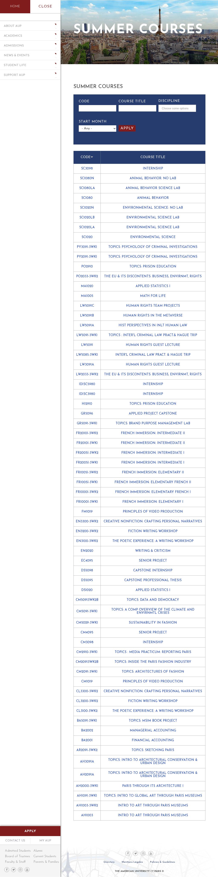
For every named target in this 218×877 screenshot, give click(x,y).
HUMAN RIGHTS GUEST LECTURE (153, 345)
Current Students (44, 856)
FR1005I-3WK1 (87, 482)
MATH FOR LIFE (153, 296)
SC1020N (87, 207)
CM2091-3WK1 (87, 671)
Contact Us (15, 840)
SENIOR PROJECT (153, 560)
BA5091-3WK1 (87, 720)
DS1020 (87, 590)
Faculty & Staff (15, 862)
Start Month (93, 121)
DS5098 (87, 570)
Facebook (6, 869)
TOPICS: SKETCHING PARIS (153, 750)
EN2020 (87, 551)
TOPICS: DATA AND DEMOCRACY (153, 600)
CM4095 (87, 632)
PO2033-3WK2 (87, 276)
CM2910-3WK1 (87, 652)
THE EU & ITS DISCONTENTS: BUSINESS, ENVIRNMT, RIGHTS (153, 276)
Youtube (27, 869)
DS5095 (87, 580)
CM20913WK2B (87, 662)
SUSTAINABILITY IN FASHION (153, 622)
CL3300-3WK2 (87, 691)
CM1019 (87, 681)
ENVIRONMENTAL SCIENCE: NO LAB (153, 207)
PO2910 (87, 266)
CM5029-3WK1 (87, 622)
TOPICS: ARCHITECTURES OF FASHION (153, 671)
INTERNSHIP (153, 168)
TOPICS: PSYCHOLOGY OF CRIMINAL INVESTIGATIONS (152, 247)
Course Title (132, 101)
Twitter (13, 869)
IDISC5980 (87, 384)
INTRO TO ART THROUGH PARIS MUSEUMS (153, 805)
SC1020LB (87, 217)
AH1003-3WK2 (87, 805)
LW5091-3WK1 (87, 335)
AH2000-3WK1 (87, 786)
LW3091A (87, 364)
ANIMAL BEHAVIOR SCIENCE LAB (153, 188)
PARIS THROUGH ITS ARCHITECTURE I (153, 786)
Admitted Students (18, 850)
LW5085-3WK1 (87, 355)
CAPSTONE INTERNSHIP (152, 570)
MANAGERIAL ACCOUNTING (153, 730)
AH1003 (87, 815)
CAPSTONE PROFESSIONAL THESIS (153, 580)
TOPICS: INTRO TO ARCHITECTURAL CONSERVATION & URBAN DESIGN (153, 762)
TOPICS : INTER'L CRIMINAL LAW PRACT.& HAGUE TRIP (153, 335)
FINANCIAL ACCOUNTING (153, 740)
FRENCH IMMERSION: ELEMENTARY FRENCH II (153, 482)
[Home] (15, 6)
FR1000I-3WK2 (87, 492)
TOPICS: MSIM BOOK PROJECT (153, 720)
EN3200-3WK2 (87, 531)
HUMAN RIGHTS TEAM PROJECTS (153, 306)
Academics (13, 36)
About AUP (13, 26)
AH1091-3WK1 (87, 796)
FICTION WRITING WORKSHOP (153, 531)
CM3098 (87, 642)
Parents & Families (44, 862)
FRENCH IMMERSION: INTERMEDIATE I (152, 453)
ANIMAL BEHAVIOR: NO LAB (153, 178)
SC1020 (87, 237)
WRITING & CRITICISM (153, 551)
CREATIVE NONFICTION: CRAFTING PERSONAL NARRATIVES (153, 521)
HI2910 (87, 404)
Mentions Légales (132, 862)
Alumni (37, 850)
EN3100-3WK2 (87, 541)
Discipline (169, 101)
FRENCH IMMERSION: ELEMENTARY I (152, 502)
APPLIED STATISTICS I (153, 286)
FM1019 (87, 511)
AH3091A (87, 761)
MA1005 (87, 296)
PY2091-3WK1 (87, 257)
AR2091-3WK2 (87, 750)
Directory (109, 862)
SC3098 (87, 168)
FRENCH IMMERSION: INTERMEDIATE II (153, 433)
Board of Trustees (17, 856)
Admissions (14, 45)
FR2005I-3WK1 (87, 462)
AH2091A (87, 774)
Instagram (20, 869)
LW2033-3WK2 (87, 374)
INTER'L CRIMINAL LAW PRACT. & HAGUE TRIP (153, 355)
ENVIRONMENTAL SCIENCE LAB (152, 217)
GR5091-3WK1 (87, 423)
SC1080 (87, 198)
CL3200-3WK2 (87, 701)
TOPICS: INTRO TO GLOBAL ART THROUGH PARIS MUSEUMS (153, 796)
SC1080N (87, 178)
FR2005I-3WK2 (87, 453)
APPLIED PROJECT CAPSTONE (153, 413)
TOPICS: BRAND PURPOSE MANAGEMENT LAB (153, 423)
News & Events (16, 55)
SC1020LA (87, 227)
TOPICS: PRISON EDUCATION (152, 266)
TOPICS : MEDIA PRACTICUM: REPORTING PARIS (153, 652)
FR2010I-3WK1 (87, 443)
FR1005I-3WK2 (87, 472)
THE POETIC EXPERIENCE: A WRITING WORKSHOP (153, 541)
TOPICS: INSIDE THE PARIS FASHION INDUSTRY (153, 662)
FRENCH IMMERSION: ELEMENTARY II (153, 472)
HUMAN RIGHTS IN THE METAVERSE (153, 315)
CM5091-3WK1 (87, 611)
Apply (30, 831)
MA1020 (87, 286)
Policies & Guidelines (162, 862)
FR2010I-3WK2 (87, 433)
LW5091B (87, 315)
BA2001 (87, 740)
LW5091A (87, 325)
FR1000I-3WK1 (87, 502)
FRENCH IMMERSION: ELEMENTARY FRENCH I (153, 492)
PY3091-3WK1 (87, 247)
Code (84, 101)
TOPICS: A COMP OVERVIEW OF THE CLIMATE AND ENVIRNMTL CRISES (152, 611)
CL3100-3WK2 (87, 711)
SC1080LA (87, 188)
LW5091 (87, 345)
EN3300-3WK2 (87, 521)
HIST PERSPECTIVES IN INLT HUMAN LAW (153, 325)
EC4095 (87, 560)
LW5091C (87, 306)
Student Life (15, 65)
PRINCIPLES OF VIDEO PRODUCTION (153, 511)
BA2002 (87, 730)
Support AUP (14, 75)
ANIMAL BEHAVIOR (153, 198)
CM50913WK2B (87, 600)
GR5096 (87, 413)
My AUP (45, 840)
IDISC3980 (87, 394)
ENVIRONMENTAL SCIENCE (153, 237)
